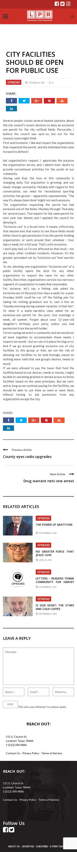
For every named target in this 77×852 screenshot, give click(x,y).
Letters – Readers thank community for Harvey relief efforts (55, 582)
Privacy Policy (31, 753)
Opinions (14, 82)
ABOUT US (14, 846)
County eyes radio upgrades (27, 456)
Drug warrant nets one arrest (48, 481)
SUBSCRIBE (42, 846)
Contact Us (13, 753)
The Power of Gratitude (54, 524)
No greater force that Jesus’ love (55, 553)
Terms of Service (51, 753)
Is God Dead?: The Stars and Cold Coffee (55, 607)
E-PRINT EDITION (59, 846)
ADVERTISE (28, 846)
